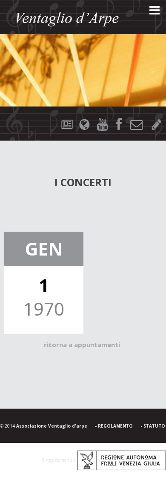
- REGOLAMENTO (114, 426)
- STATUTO (152, 426)
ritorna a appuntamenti (82, 344)
